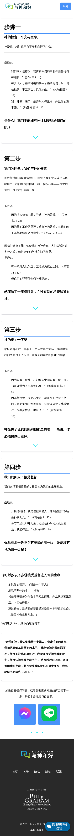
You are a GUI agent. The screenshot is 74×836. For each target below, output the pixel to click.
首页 (15, 771)
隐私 (37, 771)
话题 (65, 6)
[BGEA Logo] (37, 800)
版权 (48, 771)
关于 (26, 771)
